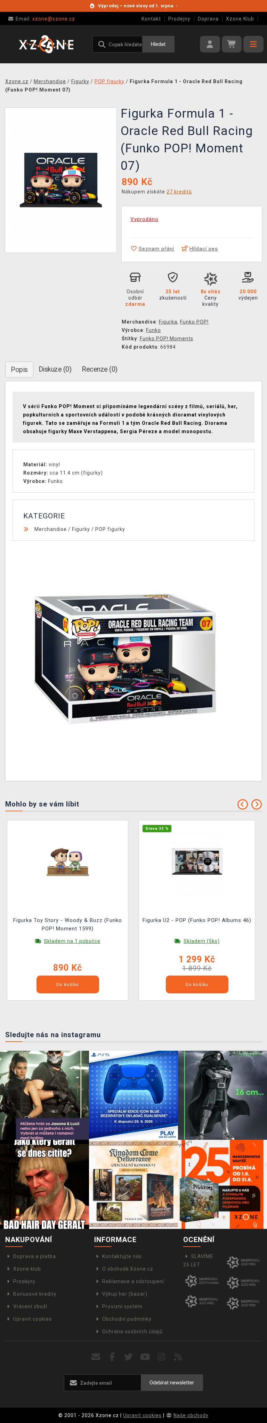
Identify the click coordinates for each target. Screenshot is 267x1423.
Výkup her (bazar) (124, 1294)
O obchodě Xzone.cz (127, 1269)
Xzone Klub (240, 19)
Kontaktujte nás (122, 1256)
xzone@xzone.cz (45, 19)
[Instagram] (161, 1357)
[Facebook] (112, 1357)
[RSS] (178, 1357)
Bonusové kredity (35, 1294)
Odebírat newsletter (171, 1383)
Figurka (168, 322)
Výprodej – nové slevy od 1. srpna (138, 5)
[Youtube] (145, 1357)
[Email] (95, 1357)
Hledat (158, 44)
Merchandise (50, 529)
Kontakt (151, 19)
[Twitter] (128, 1357)
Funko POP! (194, 322)
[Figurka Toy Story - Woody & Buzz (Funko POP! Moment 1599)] (68, 861)
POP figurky (110, 529)
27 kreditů (179, 191)
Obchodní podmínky (127, 1319)
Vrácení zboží (30, 1306)
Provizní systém (122, 1306)
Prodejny (179, 19)
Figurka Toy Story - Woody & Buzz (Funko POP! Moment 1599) (67, 924)
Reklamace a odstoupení (133, 1281)
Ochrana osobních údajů (132, 1331)
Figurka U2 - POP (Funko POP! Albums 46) (197, 920)
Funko (153, 330)
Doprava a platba (34, 1256)
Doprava (208, 19)
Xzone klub (27, 1269)
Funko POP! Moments (166, 338)
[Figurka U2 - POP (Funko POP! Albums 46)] (197, 861)
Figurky (81, 529)
